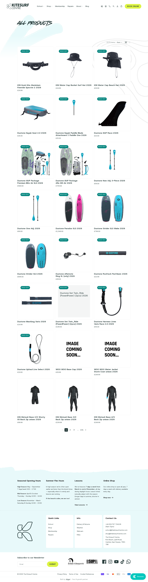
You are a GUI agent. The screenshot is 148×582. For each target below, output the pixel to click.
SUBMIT (52, 564)
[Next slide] (87, 64)
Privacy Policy (62, 574)
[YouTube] (116, 562)
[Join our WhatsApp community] (128, 562)
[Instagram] (110, 562)
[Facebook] (104, 562)
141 (81, 430)
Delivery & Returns (83, 524)
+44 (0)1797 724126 (113, 524)
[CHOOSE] (125, 362)
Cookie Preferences (87, 574)
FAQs (78, 535)
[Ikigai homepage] (68, 579)
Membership (52, 531)
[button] (119, 42)
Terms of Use (73, 574)
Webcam (80, 531)
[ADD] (87, 362)
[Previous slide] (61, 64)
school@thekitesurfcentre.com (116, 530)
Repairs (51, 535)
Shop (50, 528)
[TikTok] (122, 562)
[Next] (86, 430)
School (50, 524)
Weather (80, 528)
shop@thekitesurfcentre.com (116, 534)
